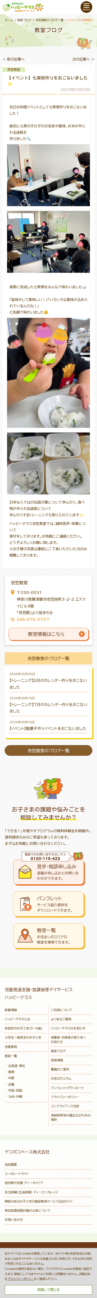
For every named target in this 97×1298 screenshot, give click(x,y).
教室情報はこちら (46, 634)
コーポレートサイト (17, 1173)
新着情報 (11, 1010)
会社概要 (11, 1164)
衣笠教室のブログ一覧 (50, 20)
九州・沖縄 (15, 1096)
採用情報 (57, 1060)
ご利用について (61, 1010)
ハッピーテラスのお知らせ (68, 1028)
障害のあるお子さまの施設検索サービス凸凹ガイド (39, 1201)
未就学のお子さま (24, 1028)
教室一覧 (11, 1056)
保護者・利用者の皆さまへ (68, 1039)
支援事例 (11, 1046)
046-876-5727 (33, 619)
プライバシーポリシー (65, 1097)
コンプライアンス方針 (65, 1106)
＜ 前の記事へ (13, 59)
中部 (11, 1078)
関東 (11, 1072)
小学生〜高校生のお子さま (23, 1037)
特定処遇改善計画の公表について (28, 1210)
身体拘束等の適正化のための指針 (71, 1117)
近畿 (11, 1084)
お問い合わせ (14, 1219)
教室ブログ (24, 20)
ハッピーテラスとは (17, 1019)
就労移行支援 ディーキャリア (24, 1182)
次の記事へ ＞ (83, 59)
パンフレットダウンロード (67, 1087)
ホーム (9, 20)
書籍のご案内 (60, 1069)
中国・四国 (15, 1090)
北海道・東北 (16, 1065)
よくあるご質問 (61, 1019)
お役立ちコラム (61, 1078)
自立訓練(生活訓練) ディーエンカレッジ (31, 1192)
